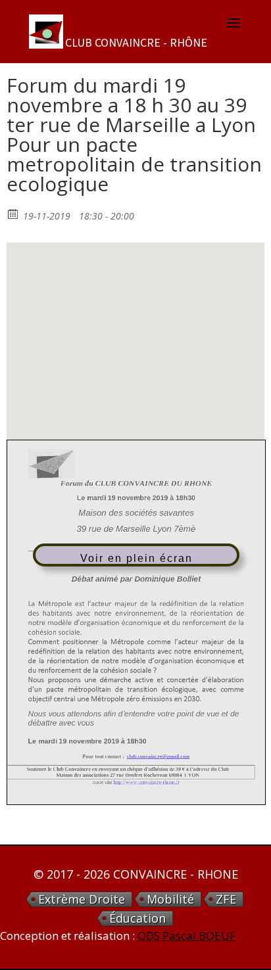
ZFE (226, 899)
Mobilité (170, 899)
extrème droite (81, 899)
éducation (137, 918)
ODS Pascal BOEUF (186, 935)
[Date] (13, 213)
